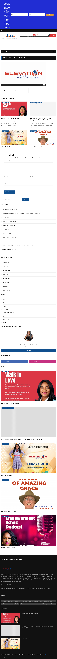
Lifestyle (33, 102)
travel (52, 603)
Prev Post (15, 90)
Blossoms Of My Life (8, 601)
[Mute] (42, 85)
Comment (7, 161)
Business (24, 601)
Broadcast (17, 601)
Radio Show (5, 102)
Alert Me (49, 14)
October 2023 (6, 270)
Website (6, 184)
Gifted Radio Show (7, 147)
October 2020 (6, 282)
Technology (6, 319)
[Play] (3, 85)
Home (2, 30)
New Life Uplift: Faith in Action (10, 118)
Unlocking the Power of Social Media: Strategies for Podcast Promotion (40, 119)
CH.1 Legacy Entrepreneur (35, 601)
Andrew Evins (6, 229)
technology (44, 603)
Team (37, 603)
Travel (4, 322)
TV (3, 241)
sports (30, 603)
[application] (23, 74)
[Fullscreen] (44, 85)
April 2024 (5, 266)
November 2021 (7, 274)
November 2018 (7, 290)
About (25, 657)
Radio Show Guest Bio (8, 312)
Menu (5, 51)
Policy (8, 657)
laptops (23, 603)
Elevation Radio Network (9, 237)
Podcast (39, 102)
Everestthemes (46, 655)
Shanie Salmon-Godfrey (9, 225)
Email (32, 176)
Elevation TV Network (49, 601)
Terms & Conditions (17, 657)
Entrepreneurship (7, 603)
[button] (23, 74)
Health (4, 299)
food (16, 603)
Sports (4, 315)
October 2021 (6, 278)
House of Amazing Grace (37, 147)
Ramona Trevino (7, 233)
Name (6, 176)
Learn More (28, 350)
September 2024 (7, 262)
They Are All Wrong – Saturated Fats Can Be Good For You (18, 245)
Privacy (3, 657)
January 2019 (6, 286)
